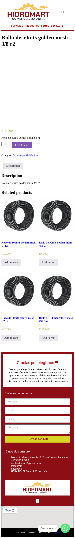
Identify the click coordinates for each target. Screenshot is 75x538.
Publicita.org (56, 532)
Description (13, 165)
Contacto (57, 26)
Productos (32, 26)
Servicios (17, 26)
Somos (45, 26)
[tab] (13, 166)
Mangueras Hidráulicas (25, 155)
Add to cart (22, 145)
